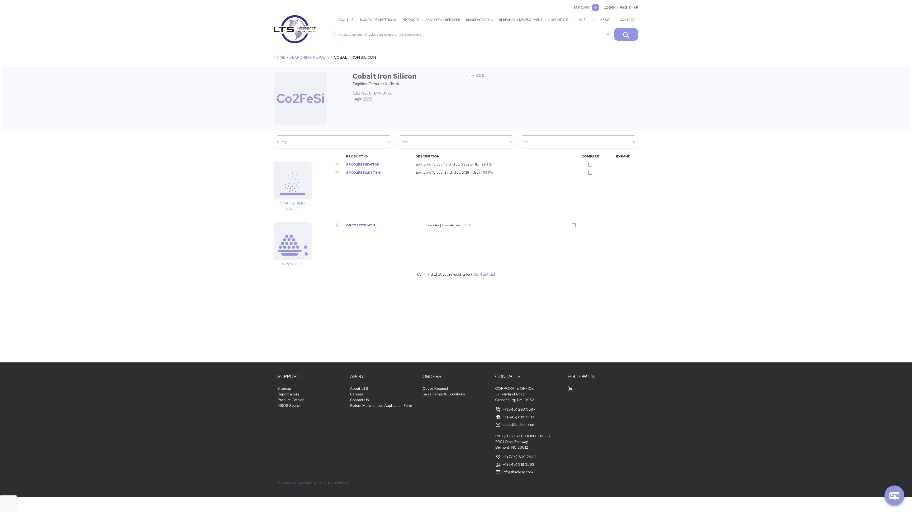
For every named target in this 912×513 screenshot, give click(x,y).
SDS (582, 20)
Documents (558, 20)
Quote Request (435, 388)
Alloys (367, 99)
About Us (345, 20)
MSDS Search (289, 405)
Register (629, 7)
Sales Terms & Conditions (444, 394)
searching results (310, 57)
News (604, 20)
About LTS (359, 388)
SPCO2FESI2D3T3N (363, 172)
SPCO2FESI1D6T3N (363, 164)
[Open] (608, 34)
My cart (582, 7)
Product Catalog (290, 399)
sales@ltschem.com (519, 424)
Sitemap (284, 388)
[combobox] (470, 34)
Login (609, 7)
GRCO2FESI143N (360, 225)
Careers (356, 394)
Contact (627, 20)
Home (279, 57)
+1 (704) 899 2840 (519, 456)
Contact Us (359, 399)
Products (410, 20)
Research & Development (520, 20)
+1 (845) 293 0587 (519, 409)
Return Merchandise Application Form (381, 405)
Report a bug (288, 394)
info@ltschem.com (518, 472)
